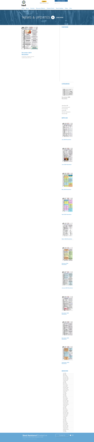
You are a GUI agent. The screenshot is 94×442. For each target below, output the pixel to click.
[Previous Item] (63, 92)
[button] (44, 1)
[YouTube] (70, 435)
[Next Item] (71, 92)
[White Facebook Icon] (73, 435)
